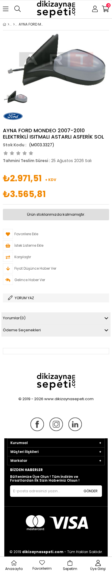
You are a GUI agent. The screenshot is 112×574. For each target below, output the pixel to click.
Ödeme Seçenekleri (22, 330)
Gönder (91, 491)
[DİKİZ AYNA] (14, 24)
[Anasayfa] (8, 24)
